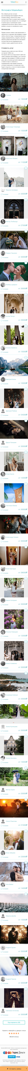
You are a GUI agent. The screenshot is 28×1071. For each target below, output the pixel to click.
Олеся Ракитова (11, 821)
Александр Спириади (13, 127)
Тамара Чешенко (11, 253)
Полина (8, 95)
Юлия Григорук (11, 569)
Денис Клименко (11, 663)
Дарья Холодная (11, 600)
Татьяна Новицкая (12, 632)
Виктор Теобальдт (12, 221)
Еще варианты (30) (14, 1022)
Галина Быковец (11, 758)
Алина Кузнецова (11, 726)
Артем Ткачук (10, 316)
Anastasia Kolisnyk (12, 695)
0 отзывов (5, 99)
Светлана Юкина (11, 505)
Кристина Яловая (11, 158)
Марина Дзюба (11, 916)
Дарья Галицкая (11, 442)
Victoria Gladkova (11, 348)
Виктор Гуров (10, 789)
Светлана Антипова (12, 1010)
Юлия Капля (10, 474)
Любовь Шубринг (11, 284)
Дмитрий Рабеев (11, 411)
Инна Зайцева (10, 853)
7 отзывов (5, 636)
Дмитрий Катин (11, 379)
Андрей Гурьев (11, 947)
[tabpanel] (14, 82)
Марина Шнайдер (12, 190)
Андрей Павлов (11, 979)
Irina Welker (9, 884)
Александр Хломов (12, 537)
